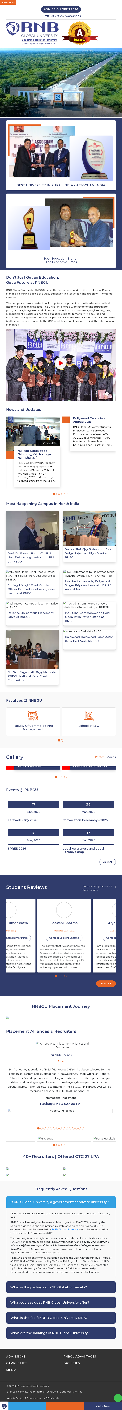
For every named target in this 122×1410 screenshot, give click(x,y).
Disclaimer (65, 1391)
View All (107, 861)
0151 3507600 (54, 15)
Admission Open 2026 (61, 9)
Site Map (77, 1391)
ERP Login (13, 1391)
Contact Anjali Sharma (88, 937)
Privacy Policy (28, 1391)
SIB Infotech (52, 1398)
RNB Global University (65, 1229)
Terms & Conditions (47, 1391)
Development (34, 1398)
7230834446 (72, 15)
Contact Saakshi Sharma (33, 937)
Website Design (15, 1398)
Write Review (90, 890)
